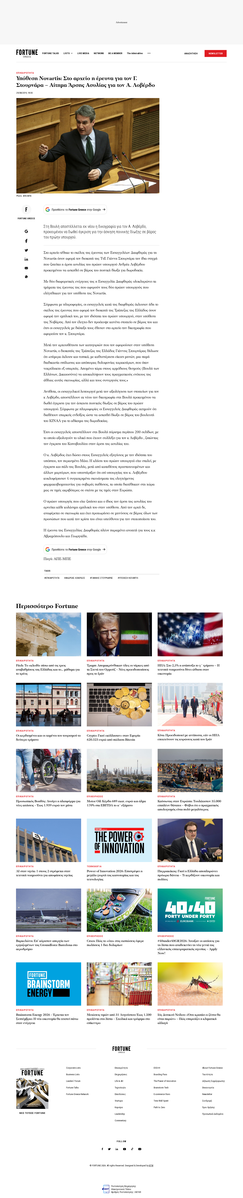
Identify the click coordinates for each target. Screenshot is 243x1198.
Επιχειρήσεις (121, 1074)
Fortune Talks (72, 1087)
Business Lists (73, 1074)
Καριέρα (119, 1107)
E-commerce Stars (162, 1094)
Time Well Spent (161, 1100)
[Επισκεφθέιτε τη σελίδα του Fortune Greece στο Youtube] (124, 1149)
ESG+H (157, 1067)
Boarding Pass (160, 1074)
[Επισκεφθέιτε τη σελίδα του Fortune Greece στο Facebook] (102, 1149)
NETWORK (99, 53)
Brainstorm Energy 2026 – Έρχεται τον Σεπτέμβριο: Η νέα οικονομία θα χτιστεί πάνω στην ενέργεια (47, 1019)
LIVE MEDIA (83, 53)
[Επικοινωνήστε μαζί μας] (139, 1149)
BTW (151, 1165)
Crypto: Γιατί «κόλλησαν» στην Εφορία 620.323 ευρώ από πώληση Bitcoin (113, 738)
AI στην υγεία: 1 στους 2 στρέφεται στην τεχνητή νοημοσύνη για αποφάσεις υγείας (44, 873)
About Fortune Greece (212, 1067)
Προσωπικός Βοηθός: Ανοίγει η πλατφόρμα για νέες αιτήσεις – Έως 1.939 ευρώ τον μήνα (48, 803)
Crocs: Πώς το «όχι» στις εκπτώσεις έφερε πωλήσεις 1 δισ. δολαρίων (115, 943)
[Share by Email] (26, 268)
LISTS (67, 53)
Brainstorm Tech (161, 1087)
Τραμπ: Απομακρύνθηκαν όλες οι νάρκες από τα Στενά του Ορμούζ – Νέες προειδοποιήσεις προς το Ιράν (118, 669)
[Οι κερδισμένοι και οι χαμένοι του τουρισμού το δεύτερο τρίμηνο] (48, 704)
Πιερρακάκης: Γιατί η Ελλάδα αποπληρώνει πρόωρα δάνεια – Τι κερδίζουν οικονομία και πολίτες (189, 875)
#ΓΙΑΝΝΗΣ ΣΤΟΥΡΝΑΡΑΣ (101, 578)
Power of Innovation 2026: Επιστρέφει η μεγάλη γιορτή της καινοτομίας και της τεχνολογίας (114, 875)
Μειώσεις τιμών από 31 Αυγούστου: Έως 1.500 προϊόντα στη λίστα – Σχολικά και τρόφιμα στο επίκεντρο (119, 1019)
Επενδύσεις (120, 1094)
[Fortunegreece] (27, 56)
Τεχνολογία (120, 1087)
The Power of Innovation (165, 1081)
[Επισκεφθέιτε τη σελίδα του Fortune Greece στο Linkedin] (117, 1149)
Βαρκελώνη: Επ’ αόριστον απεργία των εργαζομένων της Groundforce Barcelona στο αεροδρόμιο (47, 945)
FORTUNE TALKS (50, 53)
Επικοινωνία (208, 1087)
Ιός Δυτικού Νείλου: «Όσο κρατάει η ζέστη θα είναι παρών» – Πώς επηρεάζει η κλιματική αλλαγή (189, 1019)
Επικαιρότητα (121, 1067)
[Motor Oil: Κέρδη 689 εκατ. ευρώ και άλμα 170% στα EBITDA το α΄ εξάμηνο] (119, 770)
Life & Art (119, 1081)
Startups (119, 1100)
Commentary (120, 1120)
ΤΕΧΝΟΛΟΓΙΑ (94, 866)
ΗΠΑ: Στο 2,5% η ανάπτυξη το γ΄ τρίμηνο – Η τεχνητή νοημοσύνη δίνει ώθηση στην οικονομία (189, 669)
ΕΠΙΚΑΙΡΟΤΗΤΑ (25, 73)
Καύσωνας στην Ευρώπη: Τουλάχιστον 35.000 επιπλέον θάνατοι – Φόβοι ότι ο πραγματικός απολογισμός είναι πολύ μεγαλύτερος (189, 805)
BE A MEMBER (115, 53)
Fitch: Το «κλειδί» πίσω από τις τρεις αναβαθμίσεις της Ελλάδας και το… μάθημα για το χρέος (48, 669)
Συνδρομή (207, 1100)
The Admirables (135, 53)
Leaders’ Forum (73, 1081)
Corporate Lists (73, 1067)
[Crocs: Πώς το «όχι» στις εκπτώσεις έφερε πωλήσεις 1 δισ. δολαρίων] (119, 910)
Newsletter (207, 1094)
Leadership (120, 1114)
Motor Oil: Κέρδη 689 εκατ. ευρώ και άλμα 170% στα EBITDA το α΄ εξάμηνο (116, 803)
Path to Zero (159, 1107)
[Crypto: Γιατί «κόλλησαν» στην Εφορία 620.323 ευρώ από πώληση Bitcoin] (119, 704)
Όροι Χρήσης (208, 1107)
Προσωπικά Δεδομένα (212, 1114)
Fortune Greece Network (77, 1094)
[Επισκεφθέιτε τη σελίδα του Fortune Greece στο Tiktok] (132, 1149)
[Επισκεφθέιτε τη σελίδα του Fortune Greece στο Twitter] (109, 1149)
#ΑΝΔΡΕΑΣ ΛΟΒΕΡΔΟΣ (75, 578)
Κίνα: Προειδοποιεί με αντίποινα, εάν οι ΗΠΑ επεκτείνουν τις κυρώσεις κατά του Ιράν (189, 737)
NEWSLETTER (216, 53)
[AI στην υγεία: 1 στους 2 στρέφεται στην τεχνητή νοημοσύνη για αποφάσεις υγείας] (48, 840)
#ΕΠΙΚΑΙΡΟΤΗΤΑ (52, 578)
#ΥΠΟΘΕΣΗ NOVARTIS (128, 578)
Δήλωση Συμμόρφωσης (213, 1081)
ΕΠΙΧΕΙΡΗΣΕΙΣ (95, 796)
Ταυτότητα (207, 1074)
